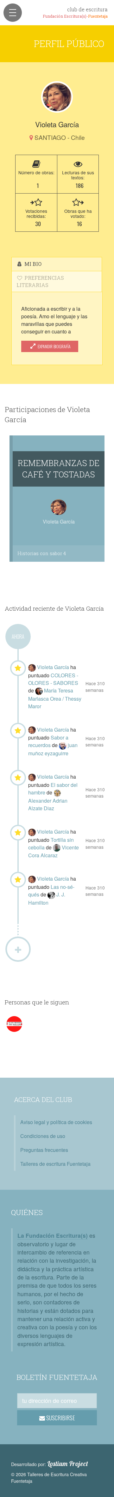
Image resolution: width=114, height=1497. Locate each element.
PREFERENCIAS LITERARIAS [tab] (40, 281)
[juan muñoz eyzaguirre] (63, 745)
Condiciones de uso (42, 1136)
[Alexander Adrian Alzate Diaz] (57, 792)
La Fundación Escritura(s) (52, 1235)
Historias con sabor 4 (41, 553)
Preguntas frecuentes (44, 1149)
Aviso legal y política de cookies (56, 1122)
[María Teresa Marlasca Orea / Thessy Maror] (39, 690)
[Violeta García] (57, 97)
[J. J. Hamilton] (52, 894)
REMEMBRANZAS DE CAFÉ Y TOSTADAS (58, 469)
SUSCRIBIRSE (60, 1418)
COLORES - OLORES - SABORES (53, 679)
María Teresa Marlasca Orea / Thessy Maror (54, 698)
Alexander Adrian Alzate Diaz (47, 804)
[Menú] (12, 12)
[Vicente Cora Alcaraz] (57, 847)
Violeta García (53, 667)
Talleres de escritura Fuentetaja (55, 1163)
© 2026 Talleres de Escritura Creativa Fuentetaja (49, 1477)
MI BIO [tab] (32, 263)
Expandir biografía (54, 346)
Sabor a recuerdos (48, 741)
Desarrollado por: (49, 1464)
